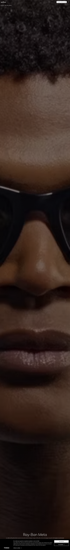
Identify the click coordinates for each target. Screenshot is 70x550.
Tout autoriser (61, 541)
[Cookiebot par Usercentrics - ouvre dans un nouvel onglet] (6, 548)
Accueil (2, 5)
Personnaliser (60, 544)
